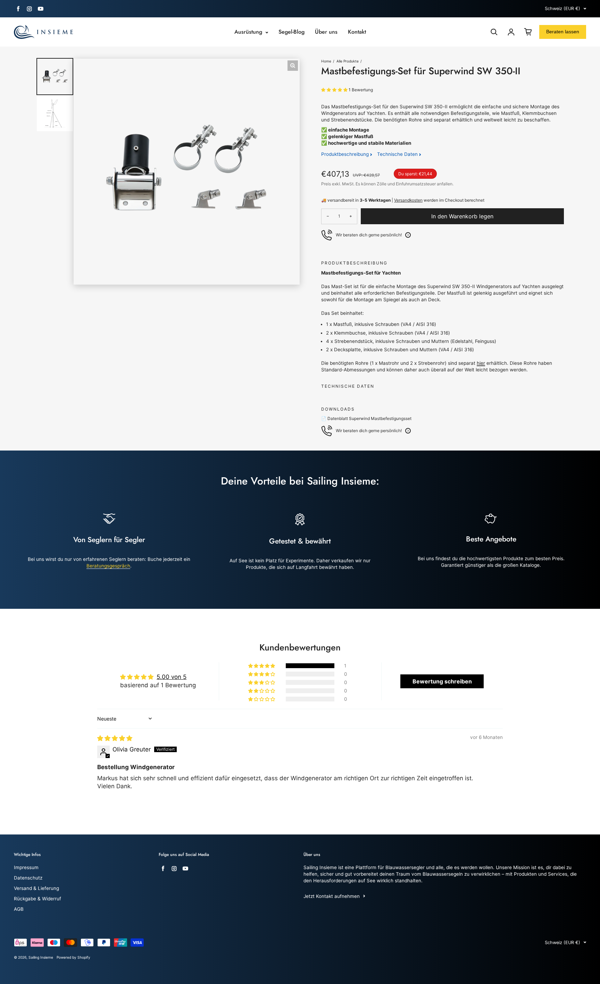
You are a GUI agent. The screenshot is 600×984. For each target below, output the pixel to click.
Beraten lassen (562, 31)
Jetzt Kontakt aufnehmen (331, 896)
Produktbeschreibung (345, 154)
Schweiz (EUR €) (562, 8)
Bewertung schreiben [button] (442, 681)
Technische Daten (398, 154)
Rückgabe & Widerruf (37, 898)
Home (326, 61)
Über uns (326, 32)
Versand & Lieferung (36, 888)
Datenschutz (28, 878)
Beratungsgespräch (108, 566)
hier (481, 363)
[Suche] (494, 32)
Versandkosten (408, 200)
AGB (19, 909)
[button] (335, 89)
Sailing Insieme (40, 957)
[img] (114, 738)
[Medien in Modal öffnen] (293, 65)
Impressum (26, 867)
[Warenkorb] (528, 32)
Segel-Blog (291, 32)
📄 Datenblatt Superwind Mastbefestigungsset (366, 418)
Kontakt (357, 32)
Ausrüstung (249, 32)
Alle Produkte (347, 61)
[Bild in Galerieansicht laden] (55, 76)
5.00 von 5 (171, 676)
